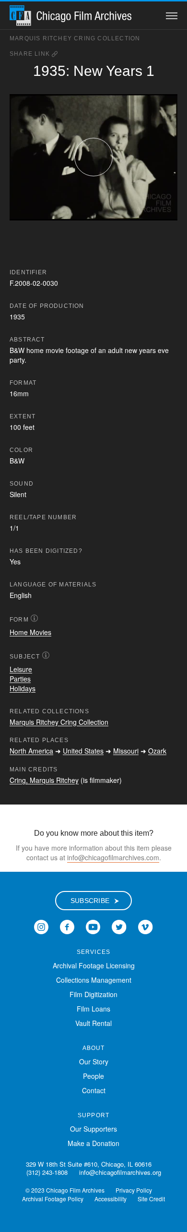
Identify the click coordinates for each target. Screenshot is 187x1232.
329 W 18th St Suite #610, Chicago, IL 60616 (89, 1164)
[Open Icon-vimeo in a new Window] (145, 926)
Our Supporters (93, 1129)
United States (83, 751)
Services (94, 952)
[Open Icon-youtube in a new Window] (93, 926)
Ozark (157, 751)
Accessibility (110, 1199)
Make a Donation (93, 1143)
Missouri (126, 751)
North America (31, 751)
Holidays (22, 688)
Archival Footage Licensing (94, 965)
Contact (93, 1090)
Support (93, 1115)
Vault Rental (93, 1023)
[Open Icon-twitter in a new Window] (119, 926)
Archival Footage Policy (52, 1199)
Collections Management (93, 980)
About (93, 1048)
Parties (20, 678)
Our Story (93, 1061)
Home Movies (30, 632)
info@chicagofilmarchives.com (113, 857)
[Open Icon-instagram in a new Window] (41, 926)
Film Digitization (93, 994)
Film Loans (93, 1008)
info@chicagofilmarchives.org (120, 1172)
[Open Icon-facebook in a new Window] (67, 926)
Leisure (21, 669)
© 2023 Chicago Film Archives (65, 1190)
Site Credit (151, 1199)
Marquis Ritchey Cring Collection (75, 38)
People (93, 1076)
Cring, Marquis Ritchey (44, 780)
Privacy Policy (134, 1190)
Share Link (31, 53)
